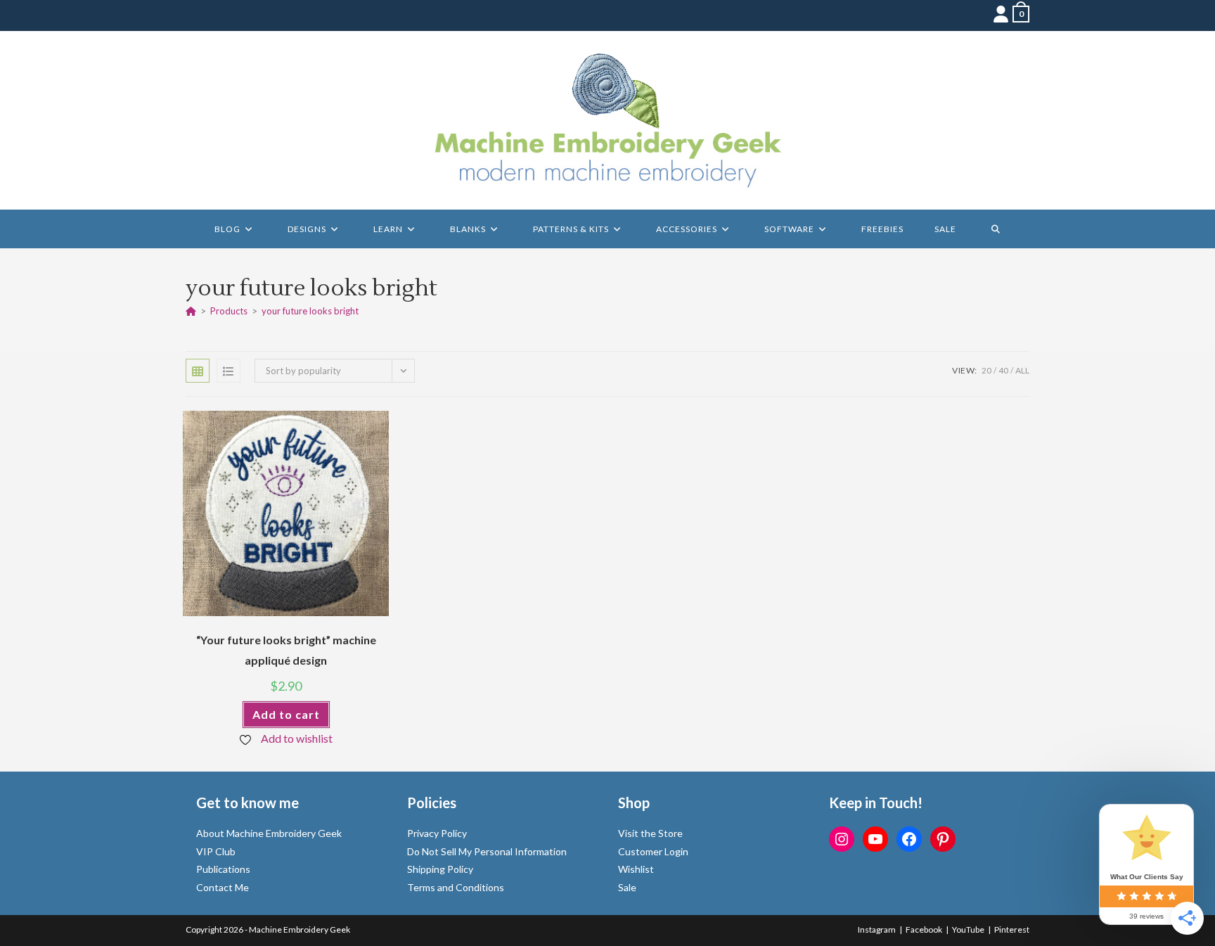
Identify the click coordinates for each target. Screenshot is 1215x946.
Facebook (924, 929)
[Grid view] (198, 371)
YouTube (968, 929)
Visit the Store (650, 833)
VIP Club (216, 851)
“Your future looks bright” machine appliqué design (286, 650)
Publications (223, 869)
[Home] (191, 311)
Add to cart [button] (286, 714)
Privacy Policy (437, 833)
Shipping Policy (440, 869)
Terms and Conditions (455, 887)
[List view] (228, 371)
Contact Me (222, 887)
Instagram (877, 929)
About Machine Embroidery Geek (269, 833)
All (1022, 370)
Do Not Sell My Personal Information (487, 851)
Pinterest (1011, 929)
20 (986, 370)
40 (1003, 370)
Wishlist (636, 869)
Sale (627, 887)
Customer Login (653, 851)
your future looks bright (310, 311)
